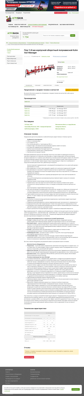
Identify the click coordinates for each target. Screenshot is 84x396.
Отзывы (57, 85)
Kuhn (63, 62)
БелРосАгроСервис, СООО (32, 129)
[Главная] (6, 42)
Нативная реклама (34, 374)
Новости (7, 372)
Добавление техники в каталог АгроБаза (40, 378)
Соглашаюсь (75, 389)
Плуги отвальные (11, 61)
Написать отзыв (45, 56)
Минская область (60, 129)
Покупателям (26, 12)
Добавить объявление (72, 90)
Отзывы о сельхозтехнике (11, 376)
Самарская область (60, 126)
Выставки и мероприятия (11, 381)
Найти (72, 35)
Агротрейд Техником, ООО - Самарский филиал (38, 126)
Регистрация (75, 12)
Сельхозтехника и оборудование (13, 374)
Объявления (29, 85)
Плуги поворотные (12, 63)
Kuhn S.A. (27, 101)
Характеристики (47, 85)
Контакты (7, 383)
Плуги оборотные (11, 58)
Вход (70, 12)
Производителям (9, 12)
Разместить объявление (61, 12)
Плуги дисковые (11, 56)
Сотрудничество (34, 376)
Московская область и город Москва (65, 124)
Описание (37, 85)
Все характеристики (62, 77)
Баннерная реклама (35, 372)
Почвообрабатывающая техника (13, 50)
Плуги (8, 52)
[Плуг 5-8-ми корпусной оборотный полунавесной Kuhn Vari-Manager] (39, 70)
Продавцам (19, 12)
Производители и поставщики (12, 378)
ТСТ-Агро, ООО (28, 124)
